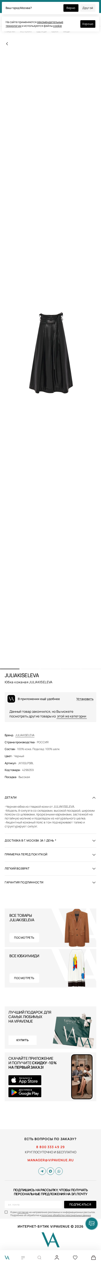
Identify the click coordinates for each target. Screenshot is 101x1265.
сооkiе (57, 26)
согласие (22, 1212)
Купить (22, 1040)
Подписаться (80, 1204)
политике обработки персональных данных (66, 1215)
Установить (84, 699)
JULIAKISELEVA (25, 735)
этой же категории (71, 716)
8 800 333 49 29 (50, 1147)
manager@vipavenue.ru (50, 1160)
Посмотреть (24, 938)
